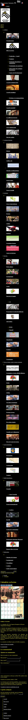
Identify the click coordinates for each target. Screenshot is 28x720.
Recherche (11, 3)
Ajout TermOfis (13, 494)
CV (10, 302)
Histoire (8, 151)
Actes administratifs (11, 127)
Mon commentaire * (5, 663)
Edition (8, 392)
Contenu (6, 3)
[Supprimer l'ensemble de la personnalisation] (6, 585)
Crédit (4, 706)
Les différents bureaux (11, 117)
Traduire (8, 349)
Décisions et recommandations (16, 98)
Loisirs (8, 286)
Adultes (8, 223)
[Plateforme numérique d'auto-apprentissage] (12, 211)
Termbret (11, 59)
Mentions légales (7, 709)
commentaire (4, 646)
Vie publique (9, 563)
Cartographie (9, 465)
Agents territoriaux (11, 253)
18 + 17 (16, 693)
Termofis (8, 489)
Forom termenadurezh (11, 504)
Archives (11, 510)
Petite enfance (9, 266)
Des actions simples (11, 422)
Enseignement (9, 276)
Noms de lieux (9, 180)
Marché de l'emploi (11, 296)
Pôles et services (10, 50)
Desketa (8, 213)
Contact (7, 6)
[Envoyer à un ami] (10, 585)
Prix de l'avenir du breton (12, 441)
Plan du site (6, 701)
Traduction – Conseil (14, 56)
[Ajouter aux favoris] (11, 585)
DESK (10, 327)
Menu (2, 3)
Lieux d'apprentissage (11, 204)
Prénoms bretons (10, 412)
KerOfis (8, 519)
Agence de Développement (15, 72)
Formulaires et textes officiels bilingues (15, 373)
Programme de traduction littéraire (14, 311)
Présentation (9, 455)
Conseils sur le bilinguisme (12, 432)
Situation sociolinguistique (12, 170)
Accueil (5, 575)
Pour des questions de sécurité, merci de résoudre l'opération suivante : (12, 693)
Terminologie (9, 359)
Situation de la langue (11, 557)
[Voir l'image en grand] (13, 618)
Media (7, 383)
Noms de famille (10, 190)
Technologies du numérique (16, 66)
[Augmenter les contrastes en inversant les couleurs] (5, 585)
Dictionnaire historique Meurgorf (14, 539)
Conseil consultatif (10, 108)
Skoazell (11, 330)
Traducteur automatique (12, 529)
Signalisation (9, 339)
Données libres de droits (12, 549)
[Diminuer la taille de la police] (1, 585)
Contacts (8, 475)
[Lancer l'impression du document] (8, 585)
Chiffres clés (9, 160)
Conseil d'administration (12, 82)
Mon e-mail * (4, 660)
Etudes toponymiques (11, 568)
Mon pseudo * (4, 657)
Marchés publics (10, 137)
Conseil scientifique (11, 92)
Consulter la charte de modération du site (10, 687)
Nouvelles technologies (11, 402)
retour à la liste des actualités (7, 644)
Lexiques (8, 565)
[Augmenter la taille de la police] (3, 585)
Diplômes (8, 233)
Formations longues (11, 243)
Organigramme (10, 40)
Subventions (9, 321)
